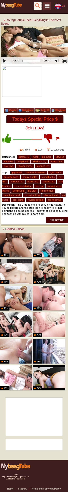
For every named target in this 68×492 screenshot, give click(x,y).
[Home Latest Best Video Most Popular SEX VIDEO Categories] (47, 6)
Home (10, 488)
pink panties (17, 181)
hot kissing (32, 181)
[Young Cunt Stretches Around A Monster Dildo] (49, 324)
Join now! (35, 127)
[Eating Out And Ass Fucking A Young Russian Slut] (49, 298)
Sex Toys (8, 166)
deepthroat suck (12, 195)
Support (22, 488)
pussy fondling (32, 195)
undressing (48, 181)
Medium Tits (43, 166)
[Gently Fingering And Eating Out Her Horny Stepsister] (16, 271)
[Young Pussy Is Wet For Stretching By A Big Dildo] (16, 377)
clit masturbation (23, 186)
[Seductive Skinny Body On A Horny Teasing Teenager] (16, 245)
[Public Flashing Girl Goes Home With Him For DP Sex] (49, 245)
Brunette (8, 161)
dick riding (18, 200)
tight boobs (55, 172)
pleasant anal (51, 195)
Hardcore (24, 157)
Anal (35, 157)
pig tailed (17, 172)
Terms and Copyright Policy (46, 488)
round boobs (48, 177)
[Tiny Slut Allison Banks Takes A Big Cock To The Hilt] (16, 351)
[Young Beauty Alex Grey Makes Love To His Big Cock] (49, 351)
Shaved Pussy (25, 166)
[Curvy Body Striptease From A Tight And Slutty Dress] (16, 298)
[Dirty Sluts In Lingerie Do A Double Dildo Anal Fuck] (49, 271)
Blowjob (60, 157)
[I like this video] (7, 138)
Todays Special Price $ (35, 119)
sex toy (39, 186)
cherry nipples (30, 177)
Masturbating (39, 161)
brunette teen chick (36, 172)
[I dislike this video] (48, 138)
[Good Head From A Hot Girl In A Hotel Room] (49, 377)
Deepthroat (23, 161)
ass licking (18, 190)
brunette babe (11, 177)
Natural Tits (56, 161)
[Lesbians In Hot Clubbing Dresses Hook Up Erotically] (16, 324)
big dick (32, 190)
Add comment (57, 220)
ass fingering (54, 200)
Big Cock (46, 157)
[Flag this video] (58, 138)
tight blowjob (46, 190)
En (63, 6)
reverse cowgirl (35, 200)
